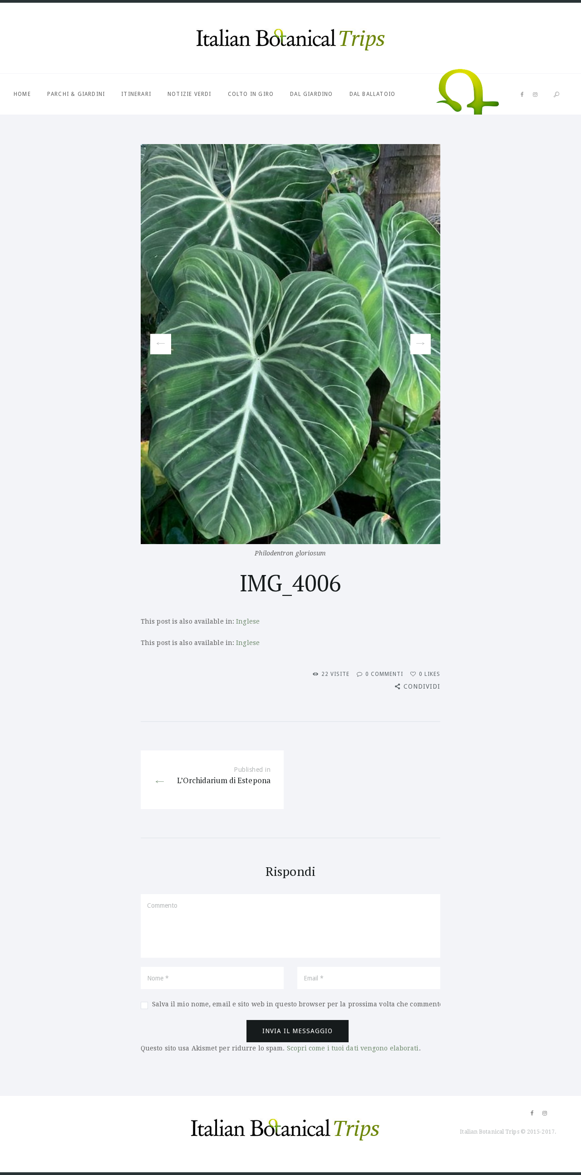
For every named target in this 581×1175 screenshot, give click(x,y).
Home (22, 94)
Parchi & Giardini (76, 94)
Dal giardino (311, 94)
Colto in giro (251, 94)
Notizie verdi (189, 94)
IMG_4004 (157, 344)
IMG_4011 (420, 344)
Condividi (422, 686)
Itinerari (136, 94)
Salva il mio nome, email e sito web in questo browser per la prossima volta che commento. (298, 1004)
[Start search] (556, 94)
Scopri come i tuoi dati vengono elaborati (353, 1048)
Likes (429, 674)
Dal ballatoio (373, 94)
